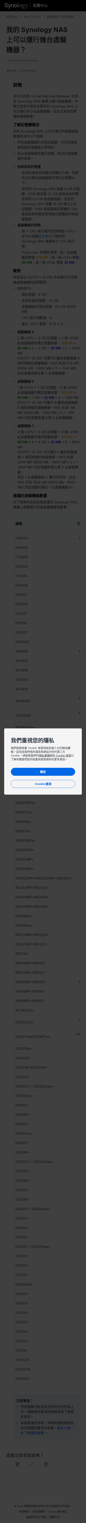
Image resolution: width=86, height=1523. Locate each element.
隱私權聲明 (45, 755)
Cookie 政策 (63, 755)
